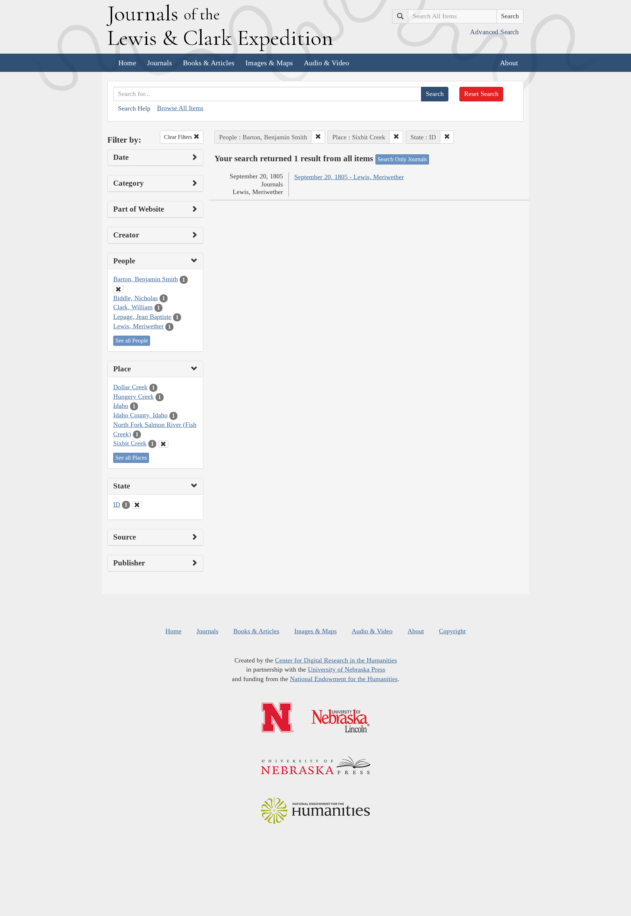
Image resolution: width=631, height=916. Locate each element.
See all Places (131, 458)
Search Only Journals (402, 159)
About (509, 63)
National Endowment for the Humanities (344, 679)
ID (116, 504)
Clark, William (133, 307)
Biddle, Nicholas (135, 298)
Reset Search (481, 93)
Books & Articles (208, 63)
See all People (131, 340)
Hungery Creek (133, 396)
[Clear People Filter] (118, 289)
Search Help (134, 108)
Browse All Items (180, 108)
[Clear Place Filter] (163, 444)
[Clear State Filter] (137, 505)
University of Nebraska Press (346, 669)
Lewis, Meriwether (138, 326)
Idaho (120, 405)
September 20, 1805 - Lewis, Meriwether (349, 177)
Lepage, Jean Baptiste (142, 316)
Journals (159, 63)
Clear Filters (179, 137)
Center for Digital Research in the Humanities (336, 660)
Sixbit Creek (129, 443)
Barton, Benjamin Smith (145, 279)
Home (127, 63)
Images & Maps (269, 63)
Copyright (452, 631)
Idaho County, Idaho (140, 415)
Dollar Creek (130, 387)
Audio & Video (326, 63)
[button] (318, 137)
